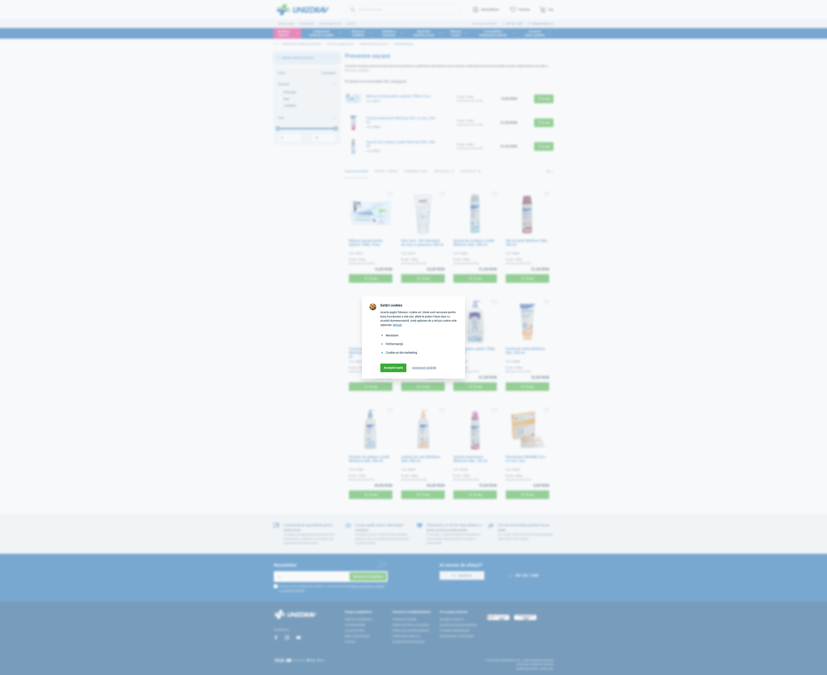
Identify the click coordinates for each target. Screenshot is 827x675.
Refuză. (397, 325)
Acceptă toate (393, 367)
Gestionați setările (424, 367)
